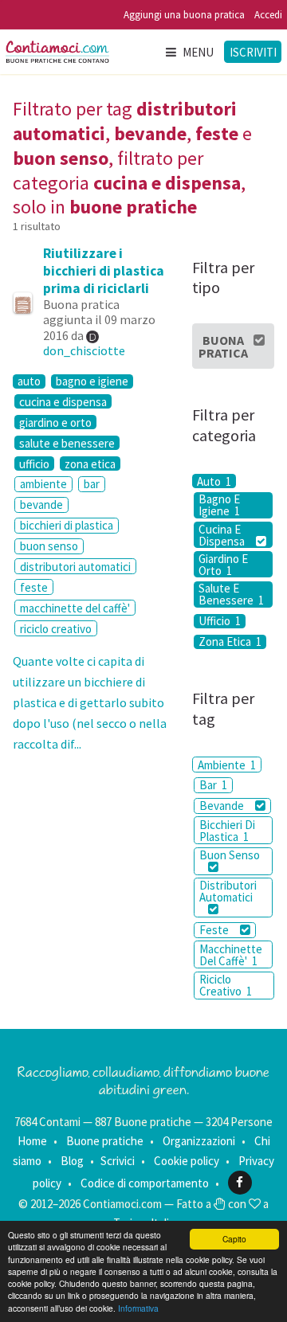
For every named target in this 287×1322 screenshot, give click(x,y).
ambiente (43, 483)
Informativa (138, 1308)
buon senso (49, 545)
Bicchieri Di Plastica (227, 830)
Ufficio (220, 621)
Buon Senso (229, 854)
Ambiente (227, 764)
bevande (41, 504)
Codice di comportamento (145, 1182)
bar (92, 483)
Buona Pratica (223, 346)
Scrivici (117, 1160)
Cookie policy (186, 1160)
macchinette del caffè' (75, 608)
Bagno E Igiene (219, 505)
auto (29, 381)
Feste (215, 929)
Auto (214, 481)
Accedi (268, 15)
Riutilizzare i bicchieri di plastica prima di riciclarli (103, 270)
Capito (234, 1239)
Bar (213, 784)
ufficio (34, 463)
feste (34, 587)
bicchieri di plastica (66, 525)
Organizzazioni (199, 1140)
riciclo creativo (56, 628)
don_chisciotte (84, 350)
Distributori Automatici (228, 891)
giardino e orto (55, 422)
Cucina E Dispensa (223, 535)
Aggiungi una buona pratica (184, 15)
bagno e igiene (92, 381)
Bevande (222, 805)
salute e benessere (67, 443)
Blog (72, 1160)
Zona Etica (230, 642)
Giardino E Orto (223, 564)
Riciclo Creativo (225, 985)
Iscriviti (253, 52)
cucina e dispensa (63, 401)
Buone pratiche (105, 1140)
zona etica (90, 463)
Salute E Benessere (231, 594)
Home (32, 1140)
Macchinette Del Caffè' (230, 954)
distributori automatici (75, 566)
